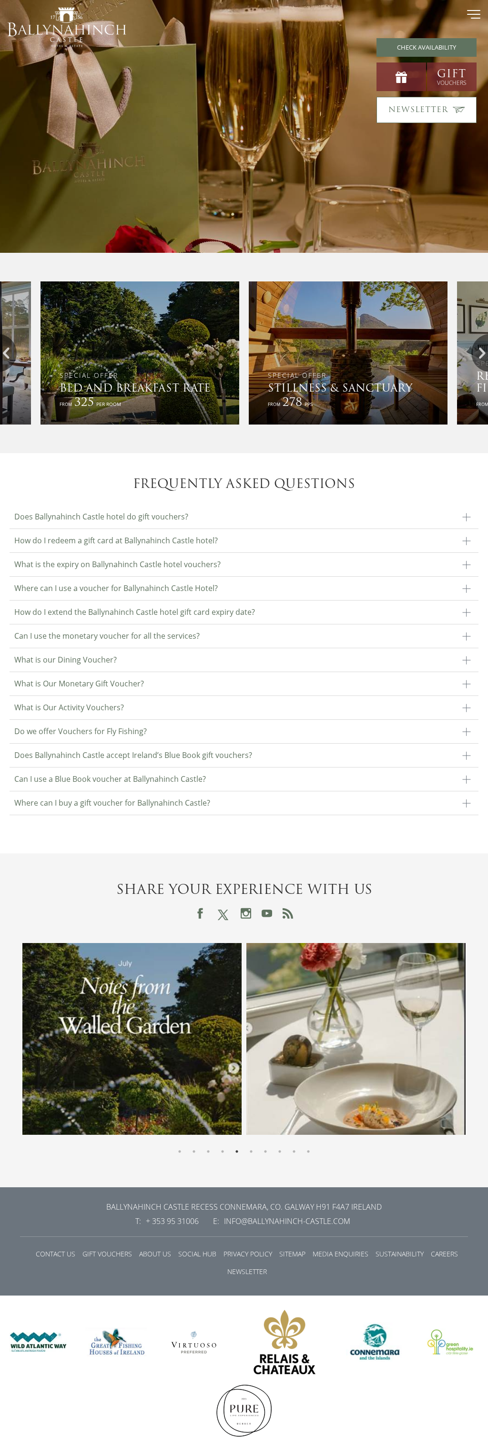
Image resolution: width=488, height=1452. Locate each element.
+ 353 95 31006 (172, 1221)
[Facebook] (200, 913)
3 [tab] (208, 1151)
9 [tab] (294, 1151)
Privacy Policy (248, 1253)
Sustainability (400, 1253)
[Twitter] (223, 913)
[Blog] (287, 913)
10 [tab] (308, 1151)
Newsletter (247, 1271)
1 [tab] (179, 1151)
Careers (444, 1253)
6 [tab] (251, 1151)
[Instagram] (246, 913)
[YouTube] (266, 913)
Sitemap (292, 1253)
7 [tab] (265, 1151)
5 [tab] (237, 1151)
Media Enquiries (340, 1253)
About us (155, 1253)
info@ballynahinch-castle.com (287, 1221)
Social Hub (197, 1253)
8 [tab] (280, 1151)
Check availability (426, 47)
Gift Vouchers (107, 1253)
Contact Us (55, 1253)
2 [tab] (194, 1151)
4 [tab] (222, 1151)
